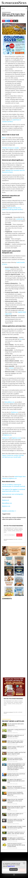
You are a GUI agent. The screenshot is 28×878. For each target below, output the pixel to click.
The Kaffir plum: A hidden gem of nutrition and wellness (15, 814)
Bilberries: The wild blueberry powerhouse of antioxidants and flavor (16, 787)
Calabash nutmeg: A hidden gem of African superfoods (15, 747)
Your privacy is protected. (8, 539)
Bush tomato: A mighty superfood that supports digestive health (16, 753)
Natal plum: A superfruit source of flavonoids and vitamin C (15, 736)
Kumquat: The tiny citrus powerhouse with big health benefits (16, 774)
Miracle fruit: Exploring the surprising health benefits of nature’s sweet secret (16, 808)
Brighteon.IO (5, 438)
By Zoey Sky (15, 738)
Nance (4, 137)
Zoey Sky (11, 18)
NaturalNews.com (9, 402)
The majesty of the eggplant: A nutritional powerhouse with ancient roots (15, 781)
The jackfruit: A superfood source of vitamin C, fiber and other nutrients (15, 833)
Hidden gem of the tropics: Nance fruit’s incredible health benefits (15, 741)
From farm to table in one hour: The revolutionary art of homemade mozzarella (15, 821)
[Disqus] (14, 619)
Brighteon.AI (5, 500)
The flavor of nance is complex (10, 148)
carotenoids (19, 219)
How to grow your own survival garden (12, 494)
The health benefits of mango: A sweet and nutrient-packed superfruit (16, 827)
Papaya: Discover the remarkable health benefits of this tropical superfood (15, 801)
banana (11, 368)
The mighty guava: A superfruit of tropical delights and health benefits (16, 838)
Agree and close (13, 869)
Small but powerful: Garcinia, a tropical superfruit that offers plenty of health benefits (16, 845)
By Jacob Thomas (16, 823)
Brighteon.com (8, 435)
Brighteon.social (16, 438)
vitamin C (7, 269)
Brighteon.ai (14, 412)
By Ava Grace (15, 726)
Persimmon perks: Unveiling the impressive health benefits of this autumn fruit (15, 794)
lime (21, 339)
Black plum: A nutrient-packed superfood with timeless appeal (15, 759)
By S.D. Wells (15, 771)
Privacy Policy (11, 866)
